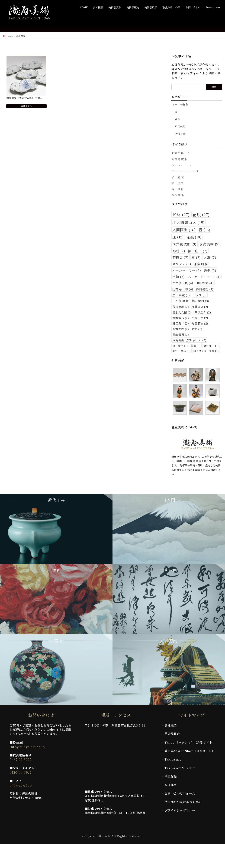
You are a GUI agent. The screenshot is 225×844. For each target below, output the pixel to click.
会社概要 (171, 725)
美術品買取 (172, 733)
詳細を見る (26, 105)
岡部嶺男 (180, 335)
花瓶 (201, 214)
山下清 (199, 351)
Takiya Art (173, 759)
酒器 (210, 270)
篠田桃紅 (204, 289)
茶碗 (194, 236)
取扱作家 (171, 785)
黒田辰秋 (200, 323)
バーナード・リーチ (204, 277)
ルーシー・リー (186, 270)
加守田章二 (181, 351)
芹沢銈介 (203, 312)
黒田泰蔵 (181, 295)
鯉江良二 (180, 323)
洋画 (177, 119)
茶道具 (180, 257)
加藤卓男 (200, 307)
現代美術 (180, 126)
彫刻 (178, 250)
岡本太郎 (180, 329)
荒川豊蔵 (180, 307)
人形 (210, 257)
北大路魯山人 (188, 222)
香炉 (197, 329)
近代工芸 (180, 134)
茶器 (196, 345)
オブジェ (181, 264)
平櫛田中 (200, 318)
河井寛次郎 (184, 244)
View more (56, 529)
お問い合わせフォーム (180, 793)
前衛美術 (209, 244)
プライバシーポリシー (180, 810)
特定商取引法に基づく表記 (183, 802)
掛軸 (178, 276)
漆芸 (214, 351)
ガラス (200, 295)
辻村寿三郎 (182, 289)
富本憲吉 (180, 318)
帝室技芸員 (182, 283)
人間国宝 (184, 229)
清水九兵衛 (182, 312)
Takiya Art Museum (180, 768)
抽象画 (202, 264)
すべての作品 (180, 104)
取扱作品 (171, 776)
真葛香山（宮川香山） (189, 340)
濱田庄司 (198, 250)
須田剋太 (205, 283)
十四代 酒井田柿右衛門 (190, 301)
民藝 (181, 214)
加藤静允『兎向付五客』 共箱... (24, 98)
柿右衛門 (180, 345)
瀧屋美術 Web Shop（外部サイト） (190, 751)
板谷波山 (211, 345)
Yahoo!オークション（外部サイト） (190, 742)
